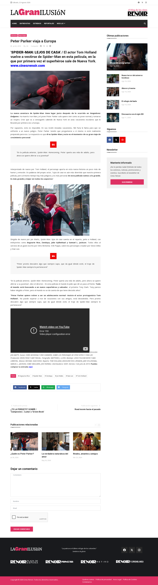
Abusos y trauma (128, 88)
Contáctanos (87, 582)
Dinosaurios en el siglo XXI (133, 114)
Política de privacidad (104, 579)
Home (14, 23)
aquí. (31, 367)
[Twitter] (116, 140)
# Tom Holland (81, 376)
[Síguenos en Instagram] (146, 2)
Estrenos (37, 23)
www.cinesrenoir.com (27, 66)
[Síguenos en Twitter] (142, 2)
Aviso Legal (117, 579)
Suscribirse (127, 182)
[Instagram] (123, 140)
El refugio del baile (129, 101)
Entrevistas (25, 23)
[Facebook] (110, 140)
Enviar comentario (22, 529)
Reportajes (49, 23)
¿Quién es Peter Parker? (22, 454)
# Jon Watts (59, 376)
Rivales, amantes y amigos (85, 454)
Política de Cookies (130, 579)
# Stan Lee (69, 376)
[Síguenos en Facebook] (138, 2)
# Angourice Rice (24, 376)
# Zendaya (48, 376)
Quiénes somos (88, 579)
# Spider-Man (37, 376)
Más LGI (60, 23)
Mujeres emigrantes (120, 63)
